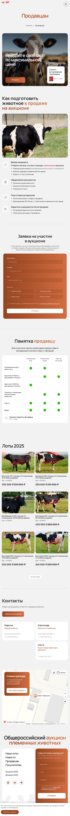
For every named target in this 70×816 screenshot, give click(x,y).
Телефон (9, 267)
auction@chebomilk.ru (12, 634)
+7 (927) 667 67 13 (44, 637)
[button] (13, 614)
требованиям (49, 165)
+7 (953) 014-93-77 (45, 656)
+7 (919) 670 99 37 (11, 637)
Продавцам (39, 26)
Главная (29, 26)
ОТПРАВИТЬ (51, 796)
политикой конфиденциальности (50, 303)
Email (8, 276)
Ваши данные (11, 258)
